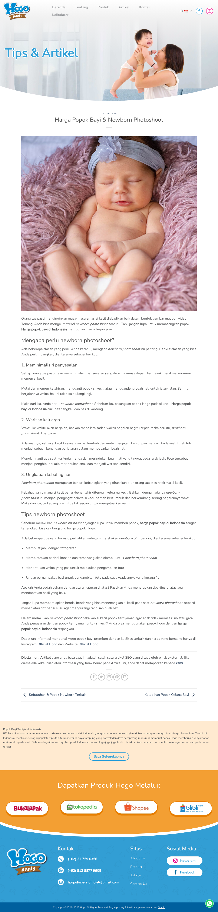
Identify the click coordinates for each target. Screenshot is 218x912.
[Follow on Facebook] (199, 11)
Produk (103, 7)
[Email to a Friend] (109, 676)
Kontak (144, 7)
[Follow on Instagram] (209, 11)
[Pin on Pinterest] (116, 676)
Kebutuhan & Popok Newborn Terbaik (57, 694)
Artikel (123, 7)
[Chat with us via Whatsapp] (209, 903)
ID (181, 11)
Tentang (81, 7)
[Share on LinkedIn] (124, 676)
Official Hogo (47, 644)
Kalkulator (60, 15)
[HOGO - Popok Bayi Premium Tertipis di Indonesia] (24, 11)
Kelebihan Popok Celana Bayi (167, 694)
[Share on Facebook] (93, 676)
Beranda (58, 7)
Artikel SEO (109, 113)
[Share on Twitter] (101, 676)
